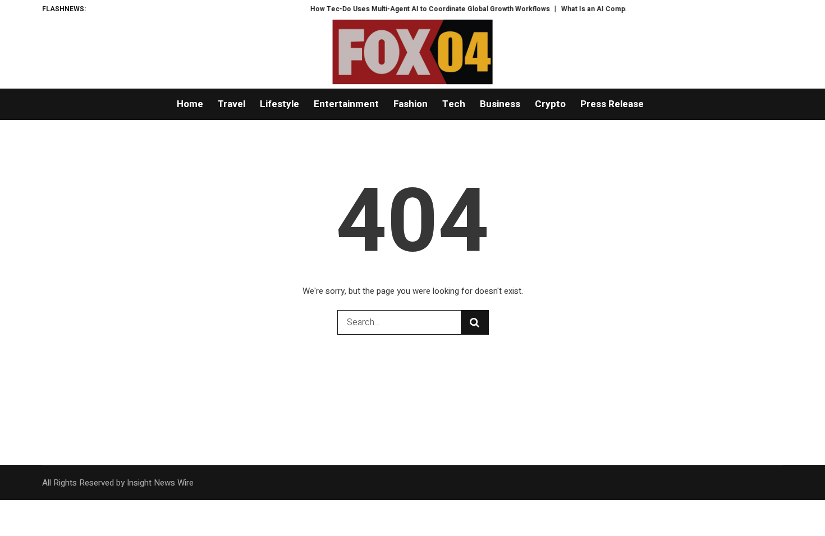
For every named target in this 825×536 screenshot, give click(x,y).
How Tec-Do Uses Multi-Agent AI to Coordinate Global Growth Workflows (422, 9)
